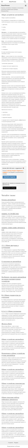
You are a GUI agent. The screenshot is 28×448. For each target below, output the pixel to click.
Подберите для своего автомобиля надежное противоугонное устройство (14, 279)
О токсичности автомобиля (11, 261)
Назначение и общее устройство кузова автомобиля (13, 354)
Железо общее (7, 324)
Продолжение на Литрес (9, 187)
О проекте (10, 442)
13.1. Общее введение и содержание (10, 246)
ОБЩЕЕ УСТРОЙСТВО (10, 214)
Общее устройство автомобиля (13, 339)
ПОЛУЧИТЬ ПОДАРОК (9, 177)
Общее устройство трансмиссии (13, 383)
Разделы (16, 442)
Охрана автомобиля (9, 200)
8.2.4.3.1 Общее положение (11, 311)
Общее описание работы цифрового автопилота (10, 398)
